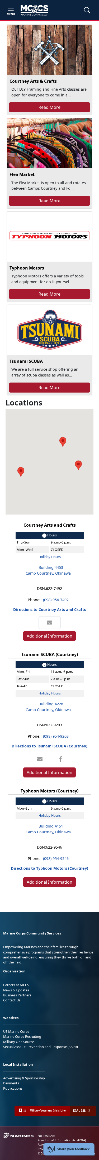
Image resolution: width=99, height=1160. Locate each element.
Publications (12, 1088)
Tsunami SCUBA (26, 361)
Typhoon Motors (27, 268)
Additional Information (49, 636)
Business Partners (17, 995)
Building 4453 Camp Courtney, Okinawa (48, 570)
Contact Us (11, 1000)
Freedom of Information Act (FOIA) (62, 1140)
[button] (78, 465)
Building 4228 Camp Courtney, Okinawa (48, 706)
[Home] (34, 10)
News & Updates (16, 990)
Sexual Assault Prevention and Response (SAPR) (40, 1046)
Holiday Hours (50, 556)
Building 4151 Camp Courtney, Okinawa (48, 829)
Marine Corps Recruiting (22, 1036)
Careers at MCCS (16, 984)
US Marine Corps (16, 1031)
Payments (11, 1083)
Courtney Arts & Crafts (33, 81)
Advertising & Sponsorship (24, 1078)
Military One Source (18, 1041)
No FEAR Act (46, 1136)
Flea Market (22, 174)
